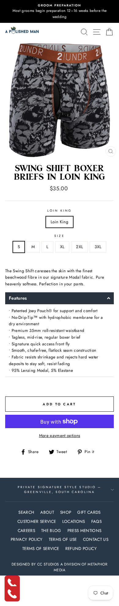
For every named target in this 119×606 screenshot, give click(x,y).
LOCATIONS (73, 521)
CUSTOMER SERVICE (36, 521)
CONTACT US (95, 539)
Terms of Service (40, 548)
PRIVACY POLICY (27, 539)
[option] (59, 11)
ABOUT (47, 512)
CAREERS (26, 530)
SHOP (65, 512)
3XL (98, 247)
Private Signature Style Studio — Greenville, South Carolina (59, 489)
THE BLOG (51, 530)
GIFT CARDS (88, 512)
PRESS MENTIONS (84, 530)
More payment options (59, 435)
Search (26, 512)
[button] (59, 298)
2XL (79, 247)
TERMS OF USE (63, 539)
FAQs (96, 521)
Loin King (59, 210)
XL (62, 247)
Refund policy (81, 548)
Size (59, 236)
